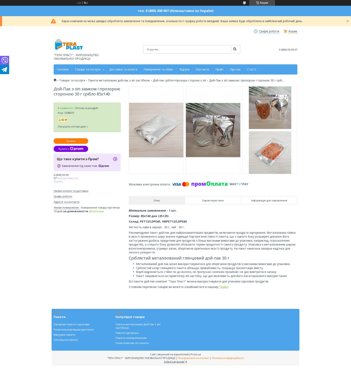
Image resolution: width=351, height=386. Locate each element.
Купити (71, 141)
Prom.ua (196, 354)
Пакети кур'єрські (127, 333)
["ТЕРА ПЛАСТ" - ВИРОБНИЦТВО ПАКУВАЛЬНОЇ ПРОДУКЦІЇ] (69, 44)
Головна (62, 69)
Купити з (63, 148)
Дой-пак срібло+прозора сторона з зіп (179, 80)
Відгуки (185, 69)
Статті (251, 69)
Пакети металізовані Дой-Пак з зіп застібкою (138, 325)
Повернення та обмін (158, 69)
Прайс (219, 69)
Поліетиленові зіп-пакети (132, 343)
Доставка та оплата (123, 69)
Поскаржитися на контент (193, 358)
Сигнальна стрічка (66, 340)
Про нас (235, 69)
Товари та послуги (88, 69)
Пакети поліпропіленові (131, 338)
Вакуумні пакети (64, 334)
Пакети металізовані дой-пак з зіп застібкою (119, 80)
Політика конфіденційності (228, 358)
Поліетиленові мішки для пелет (74, 329)
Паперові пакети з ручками (72, 324)
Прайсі (223, 287)
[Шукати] (234, 49)
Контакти (202, 69)
